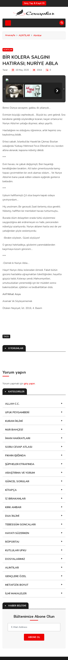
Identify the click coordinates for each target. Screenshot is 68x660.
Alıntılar (37, 35)
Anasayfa (10, 35)
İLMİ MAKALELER (16, 593)
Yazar (5, 69)
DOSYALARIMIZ (15, 559)
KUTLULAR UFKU (15, 550)
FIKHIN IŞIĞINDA (15, 455)
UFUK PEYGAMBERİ (17, 412)
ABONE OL (34, 637)
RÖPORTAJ (12, 542)
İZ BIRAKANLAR (15, 498)
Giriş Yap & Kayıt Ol (34, 3)
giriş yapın (29, 383)
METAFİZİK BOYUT (16, 585)
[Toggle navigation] (8, 23)
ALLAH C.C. (12, 404)
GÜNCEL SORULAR (17, 481)
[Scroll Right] (57, 91)
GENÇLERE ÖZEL (15, 576)
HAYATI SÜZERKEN (17, 533)
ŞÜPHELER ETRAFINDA (19, 464)
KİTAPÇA (11, 490)
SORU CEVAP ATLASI (18, 447)
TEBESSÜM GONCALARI (20, 524)
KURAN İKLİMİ (14, 421)
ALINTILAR (24, 35)
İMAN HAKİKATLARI (17, 438)
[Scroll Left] (10, 91)
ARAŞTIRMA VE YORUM (20, 473)
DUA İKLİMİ (12, 516)
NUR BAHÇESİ (14, 429)
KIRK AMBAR (13, 507)
